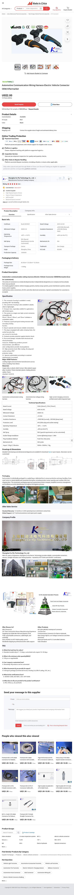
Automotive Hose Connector (11, 872)
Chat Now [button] (56, 104)
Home (3, 14)
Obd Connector (28, 872)
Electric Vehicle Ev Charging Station (33, 868)
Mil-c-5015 (58, 840)
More (3, 881)
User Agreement (48, 887)
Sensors (4, 840)
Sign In (5, 202)
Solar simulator (6, 836)
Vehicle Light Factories (10, 863)
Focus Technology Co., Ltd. (24, 887)
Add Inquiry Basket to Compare (37, 73)
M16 (20, 843)
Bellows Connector (53, 868)
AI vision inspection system (27, 836)
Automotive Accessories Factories (31, 863)
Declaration (57, 887)
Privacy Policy (65, 887)
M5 (3, 843)
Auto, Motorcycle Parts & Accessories (16, 14)
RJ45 (21, 840)
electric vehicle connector (62, 836)
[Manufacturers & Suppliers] (37, 3)
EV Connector (54, 14)
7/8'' (38, 840)
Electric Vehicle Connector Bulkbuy (13, 877)
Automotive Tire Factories (11, 868)
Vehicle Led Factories (51, 863)
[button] (65, 214)
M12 (38, 836)
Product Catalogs (29, 832)
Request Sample (34, 109)
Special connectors (60, 843)
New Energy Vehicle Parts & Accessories (39, 14)
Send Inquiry (19, 104)
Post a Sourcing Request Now (57, 725)
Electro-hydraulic (42, 843)
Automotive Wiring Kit (43, 872)
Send (18, 725)
